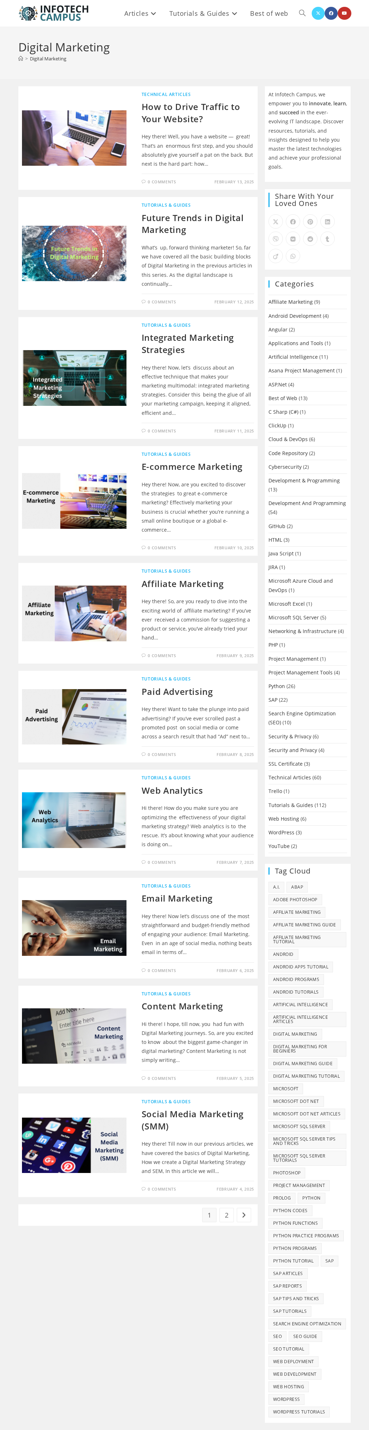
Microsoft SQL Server (293, 617)
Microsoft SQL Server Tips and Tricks (304, 1141)
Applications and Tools (295, 343)
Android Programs (296, 979)
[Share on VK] (293, 239)
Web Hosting (283, 818)
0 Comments (162, 181)
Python (276, 686)
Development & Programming (304, 480)
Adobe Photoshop (295, 900)
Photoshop (287, 1173)
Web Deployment (293, 1361)
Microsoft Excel (286, 603)
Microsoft (286, 1089)
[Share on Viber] (275, 239)
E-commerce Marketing (192, 466)
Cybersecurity (285, 466)
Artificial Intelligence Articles (300, 1019)
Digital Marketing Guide (303, 1063)
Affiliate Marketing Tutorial (297, 939)
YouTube (279, 846)
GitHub (276, 526)
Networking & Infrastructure (302, 631)
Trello (275, 791)
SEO (277, 1336)
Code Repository (288, 453)
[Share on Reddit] (310, 239)
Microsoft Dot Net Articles (307, 1114)
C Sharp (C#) (283, 411)
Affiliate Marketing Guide (304, 925)
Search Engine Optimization (307, 1324)
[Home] (20, 58)
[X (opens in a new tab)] (318, 13)
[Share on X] (275, 221)
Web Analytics (172, 790)
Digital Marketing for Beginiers (300, 1049)
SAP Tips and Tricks (296, 1299)
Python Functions (295, 1223)
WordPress (281, 832)
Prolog (282, 1198)
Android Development (294, 315)
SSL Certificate (285, 763)
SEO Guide (305, 1336)
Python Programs (295, 1248)
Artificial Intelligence (293, 356)
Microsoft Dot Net (296, 1101)
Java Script (281, 553)
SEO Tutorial (288, 1349)
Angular (278, 329)
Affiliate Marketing (182, 584)
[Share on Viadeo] (275, 256)
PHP (273, 644)
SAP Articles (288, 1273)
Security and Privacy (292, 750)
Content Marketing (182, 1006)
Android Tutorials (296, 992)
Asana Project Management (301, 370)
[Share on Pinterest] (310, 221)
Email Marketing (177, 898)
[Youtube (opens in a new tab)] (344, 13)
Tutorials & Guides (166, 205)
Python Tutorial (293, 1261)
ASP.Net (277, 384)
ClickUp (277, 425)
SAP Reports (287, 1286)
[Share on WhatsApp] (293, 256)
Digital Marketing (48, 58)
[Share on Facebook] (293, 221)
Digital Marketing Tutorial (306, 1076)
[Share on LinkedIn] (327, 221)
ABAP (297, 887)
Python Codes (290, 1210)
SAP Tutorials (290, 1311)
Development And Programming (307, 503)
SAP (272, 699)
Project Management (293, 658)
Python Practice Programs (306, 1236)
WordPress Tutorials (299, 1412)
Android (283, 954)
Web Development (295, 1374)
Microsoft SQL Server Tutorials (299, 1158)
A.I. (276, 887)
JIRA (273, 567)
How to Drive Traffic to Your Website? (191, 113)
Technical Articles (166, 94)
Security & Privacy (289, 736)
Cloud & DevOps (288, 439)
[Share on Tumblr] (327, 239)
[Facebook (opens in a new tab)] (331, 13)
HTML (275, 539)
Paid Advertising (177, 691)
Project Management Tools (300, 672)
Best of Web (282, 398)
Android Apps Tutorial (300, 967)
